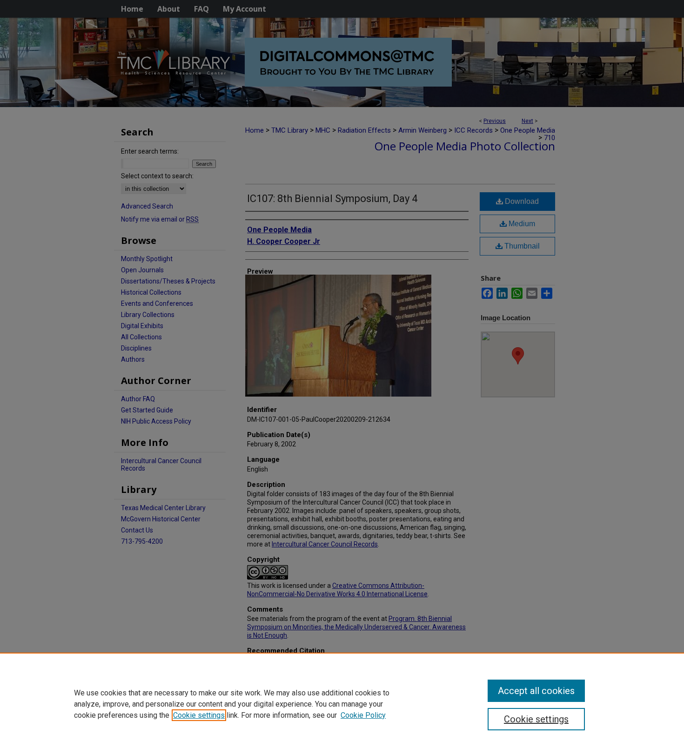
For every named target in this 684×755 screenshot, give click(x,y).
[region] (342, 704)
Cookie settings (199, 715)
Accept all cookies (536, 690)
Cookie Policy (363, 715)
